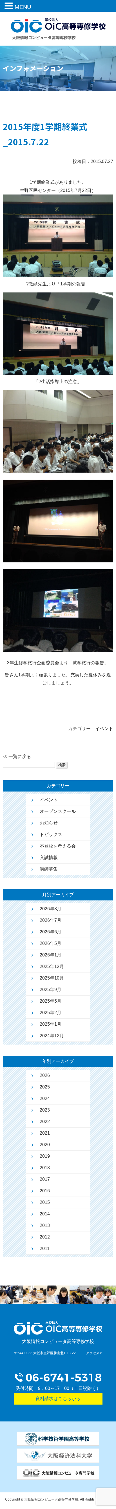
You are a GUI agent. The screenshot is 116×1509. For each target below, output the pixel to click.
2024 (45, 1098)
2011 (45, 1248)
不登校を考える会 (58, 846)
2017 (45, 1179)
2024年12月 (52, 1035)
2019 (45, 1156)
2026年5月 (50, 943)
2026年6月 (50, 931)
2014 (45, 1213)
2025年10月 (52, 978)
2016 (45, 1190)
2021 (45, 1133)
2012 (45, 1237)
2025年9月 (50, 989)
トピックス (51, 834)
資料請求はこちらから (58, 1398)
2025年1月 (50, 1024)
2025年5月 (50, 1001)
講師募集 (49, 869)
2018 (45, 1167)
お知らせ (49, 823)
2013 (45, 1225)
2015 (45, 1202)
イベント (49, 799)
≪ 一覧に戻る (17, 756)
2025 (45, 1087)
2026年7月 (50, 920)
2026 (45, 1075)
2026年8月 (50, 908)
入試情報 (49, 857)
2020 (45, 1144)
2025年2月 (50, 1012)
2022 (45, 1121)
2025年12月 (52, 966)
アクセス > (94, 1353)
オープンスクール (58, 811)
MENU (23, 7)
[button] (10, 7)
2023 (45, 1110)
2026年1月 (50, 955)
